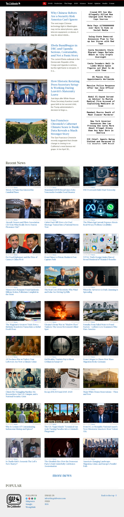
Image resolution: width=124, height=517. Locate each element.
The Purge (68, 3)
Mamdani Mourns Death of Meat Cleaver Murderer (101, 113)
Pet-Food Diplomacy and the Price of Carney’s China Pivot (21, 258)
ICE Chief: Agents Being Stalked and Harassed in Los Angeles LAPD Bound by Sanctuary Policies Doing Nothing (101, 144)
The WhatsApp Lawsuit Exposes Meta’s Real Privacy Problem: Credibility (100, 223)
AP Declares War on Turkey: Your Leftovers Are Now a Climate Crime (21, 360)
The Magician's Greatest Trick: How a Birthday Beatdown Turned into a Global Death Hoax (23, 326)
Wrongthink (31, 507)
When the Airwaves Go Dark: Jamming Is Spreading (100, 290)
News (16, 187)
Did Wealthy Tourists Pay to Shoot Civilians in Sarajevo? (59, 360)
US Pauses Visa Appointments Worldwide (100, 78)
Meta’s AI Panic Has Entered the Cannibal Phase (20, 191)
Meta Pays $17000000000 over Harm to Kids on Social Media (100, 27)
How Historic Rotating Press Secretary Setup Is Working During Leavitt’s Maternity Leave (65, 87)
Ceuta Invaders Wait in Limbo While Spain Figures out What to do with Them (100, 67)
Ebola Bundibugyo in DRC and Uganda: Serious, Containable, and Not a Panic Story (64, 50)
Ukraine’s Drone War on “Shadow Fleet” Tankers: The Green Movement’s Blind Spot (61, 326)
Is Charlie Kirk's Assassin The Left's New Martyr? (21, 462)
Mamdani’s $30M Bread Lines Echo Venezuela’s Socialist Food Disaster (59, 191)
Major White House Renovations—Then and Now (100, 393)
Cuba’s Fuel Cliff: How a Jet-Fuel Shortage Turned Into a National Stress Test (61, 224)
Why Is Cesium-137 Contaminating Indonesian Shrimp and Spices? (20, 427)
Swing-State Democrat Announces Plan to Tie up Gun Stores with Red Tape (100, 40)
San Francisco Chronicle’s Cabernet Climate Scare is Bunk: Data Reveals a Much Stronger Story (65, 126)
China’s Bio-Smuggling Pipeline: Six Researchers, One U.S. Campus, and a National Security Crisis (22, 394)
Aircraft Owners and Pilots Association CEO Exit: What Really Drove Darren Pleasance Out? (22, 224)
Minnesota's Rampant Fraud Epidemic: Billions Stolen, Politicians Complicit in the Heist (22, 292)
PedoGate (58, 3)
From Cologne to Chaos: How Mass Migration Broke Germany (98, 360)
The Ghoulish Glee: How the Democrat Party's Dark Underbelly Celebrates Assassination (61, 463)
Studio (104, 3)
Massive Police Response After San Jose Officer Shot (101, 87)
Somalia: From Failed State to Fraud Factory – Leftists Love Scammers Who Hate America (100, 326)
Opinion (97, 3)
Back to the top (108, 495)
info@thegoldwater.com (55, 498)
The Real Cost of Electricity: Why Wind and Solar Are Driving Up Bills (61, 290)
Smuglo (29, 504)
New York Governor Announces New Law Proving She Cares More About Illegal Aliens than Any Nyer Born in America (100, 127)
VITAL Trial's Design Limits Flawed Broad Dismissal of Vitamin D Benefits (99, 258)
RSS (47, 504)
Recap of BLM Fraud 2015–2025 (58, 392)
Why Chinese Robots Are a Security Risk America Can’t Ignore (64, 16)
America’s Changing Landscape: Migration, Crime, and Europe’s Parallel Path (99, 463)
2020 (76, 3)
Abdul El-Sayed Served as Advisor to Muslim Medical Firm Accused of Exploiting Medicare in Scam (101, 101)
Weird (90, 3)
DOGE (50, 3)
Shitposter (30, 501)
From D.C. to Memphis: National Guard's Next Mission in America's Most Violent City (100, 429)
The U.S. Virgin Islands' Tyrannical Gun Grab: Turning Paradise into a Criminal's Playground (61, 429)
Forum (111, 3)
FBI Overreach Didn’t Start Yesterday (99, 190)
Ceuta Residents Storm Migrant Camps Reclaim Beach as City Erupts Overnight (100, 53)
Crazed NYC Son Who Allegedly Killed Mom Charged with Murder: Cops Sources (101, 15)
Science (83, 3)
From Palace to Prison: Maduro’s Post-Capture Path (60, 258)
